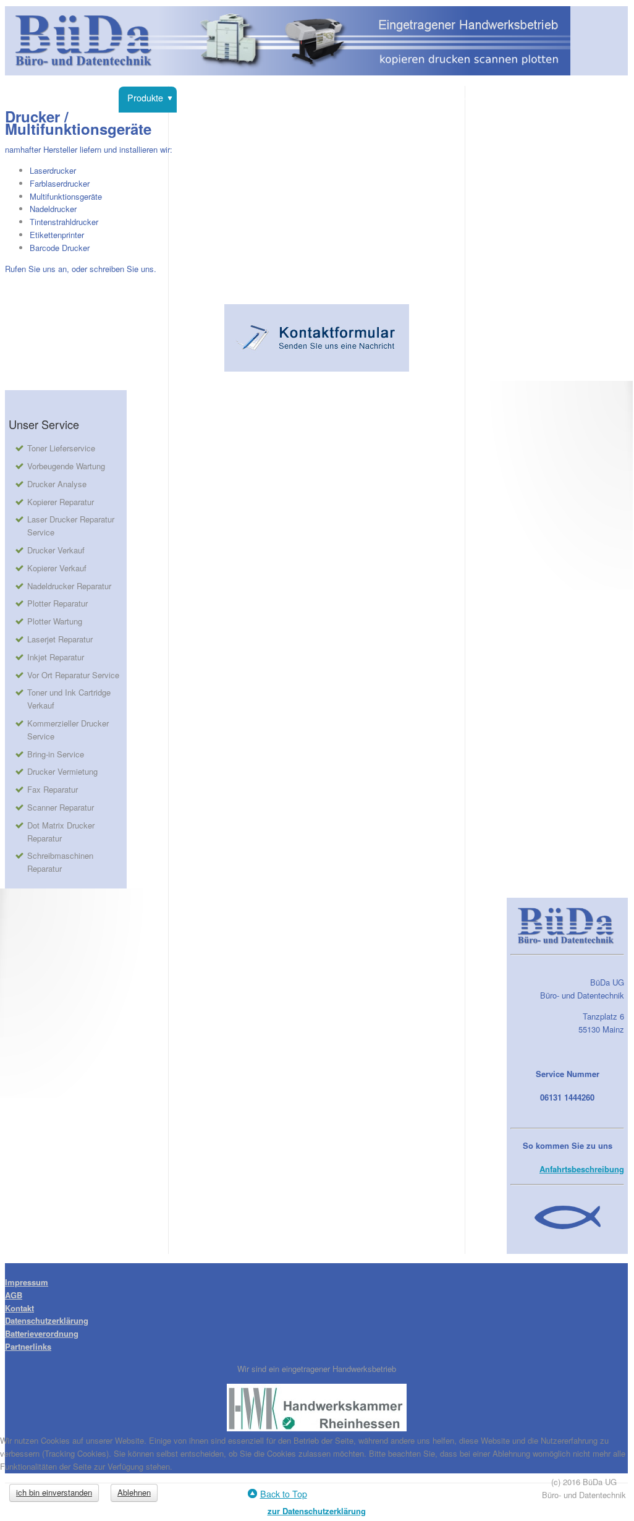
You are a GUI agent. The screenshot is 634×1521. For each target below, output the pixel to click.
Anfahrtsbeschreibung (581, 1169)
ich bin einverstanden (54, 1492)
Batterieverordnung (41, 1333)
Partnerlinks (28, 1346)
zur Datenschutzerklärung (317, 1511)
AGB (13, 1295)
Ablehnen (134, 1492)
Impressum (26, 1282)
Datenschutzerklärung (46, 1320)
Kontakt (19, 1308)
